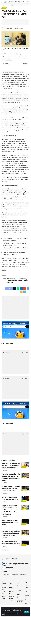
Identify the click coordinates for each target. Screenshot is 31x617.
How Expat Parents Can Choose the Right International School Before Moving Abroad (11, 533)
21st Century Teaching (12, 279)
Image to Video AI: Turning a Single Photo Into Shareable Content (10, 522)
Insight (4, 7)
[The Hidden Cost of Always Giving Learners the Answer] (25, 498)
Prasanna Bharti (9, 28)
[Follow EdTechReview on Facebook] (4, 346)
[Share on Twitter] (8, 21)
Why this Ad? (25, 63)
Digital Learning (23, 279)
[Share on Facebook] (5, 21)
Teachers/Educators (17, 280)
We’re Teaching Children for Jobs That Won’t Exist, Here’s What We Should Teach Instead (11, 465)
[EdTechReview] (13, 1)
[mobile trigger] (3, 1)
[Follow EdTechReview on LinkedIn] (20, 346)
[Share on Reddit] (15, 21)
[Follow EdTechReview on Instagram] (16, 346)
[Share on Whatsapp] (10, 21)
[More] (8, 23)
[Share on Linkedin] (12, 21)
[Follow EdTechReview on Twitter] (8, 346)
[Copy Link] (5, 23)
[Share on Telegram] (17, 21)
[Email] (20, 21)
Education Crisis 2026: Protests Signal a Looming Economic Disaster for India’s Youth (11, 489)
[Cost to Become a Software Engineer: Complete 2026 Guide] (25, 543)
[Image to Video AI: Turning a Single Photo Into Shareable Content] (25, 521)
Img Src (4, 270)
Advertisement (6, 63)
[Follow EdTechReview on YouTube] (12, 346)
